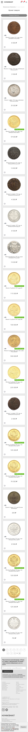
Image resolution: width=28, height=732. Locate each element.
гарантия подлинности (21, 689)
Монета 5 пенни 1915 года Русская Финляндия (14, 508)
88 (19, 653)
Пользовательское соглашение (9, 719)
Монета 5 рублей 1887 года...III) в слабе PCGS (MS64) (14, 351)
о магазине (18, 686)
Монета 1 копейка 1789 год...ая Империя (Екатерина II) (14, 414)
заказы (17, 683)
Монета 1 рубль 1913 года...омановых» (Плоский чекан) (14, 100)
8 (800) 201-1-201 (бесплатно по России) (10, 699)
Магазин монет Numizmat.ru (9, 7)
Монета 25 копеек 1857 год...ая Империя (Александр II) (14, 226)
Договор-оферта (6, 720)
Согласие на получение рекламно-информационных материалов (11, 722)
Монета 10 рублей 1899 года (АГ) (14, 288)
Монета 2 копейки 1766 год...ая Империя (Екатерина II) (14, 194)
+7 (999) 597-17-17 (6, 697)
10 (14, 653)
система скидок (19, 691)
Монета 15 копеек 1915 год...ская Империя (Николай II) (14, 633)
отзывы (17, 685)
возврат (18, 688)
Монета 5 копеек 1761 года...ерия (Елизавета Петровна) (14, 38)
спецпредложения (6, 683)
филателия (4, 688)
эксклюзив (4, 684)
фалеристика (5, 687)
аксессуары (4, 689)
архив (17, 682)
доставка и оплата (20, 684)
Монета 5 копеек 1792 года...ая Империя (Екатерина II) (14, 69)
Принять (23, 727)
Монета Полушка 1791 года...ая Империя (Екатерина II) (14, 163)
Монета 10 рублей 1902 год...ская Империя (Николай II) (14, 570)
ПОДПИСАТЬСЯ (8, 671)
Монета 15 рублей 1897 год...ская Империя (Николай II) (14, 382)
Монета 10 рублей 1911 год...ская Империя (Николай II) (14, 602)
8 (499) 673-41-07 (5, 698)
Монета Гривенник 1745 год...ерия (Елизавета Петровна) (14, 257)
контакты (18, 693)
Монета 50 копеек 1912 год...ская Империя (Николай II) (14, 539)
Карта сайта (4, 718)
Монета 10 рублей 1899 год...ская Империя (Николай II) (14, 445)
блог (17, 692)
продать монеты (19, 687)
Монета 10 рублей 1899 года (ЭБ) (14, 319)
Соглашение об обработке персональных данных (10, 730)
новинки (4, 682)
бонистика (4, 686)
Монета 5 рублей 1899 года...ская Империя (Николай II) (14, 132)
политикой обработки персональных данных (13, 677)
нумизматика (5, 685)
